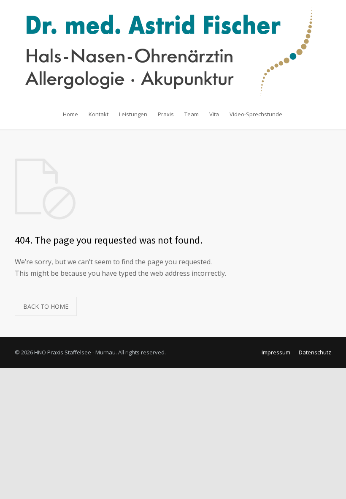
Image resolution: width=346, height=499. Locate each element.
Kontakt (98, 114)
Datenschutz (315, 352)
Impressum (276, 352)
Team (191, 114)
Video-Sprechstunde (256, 114)
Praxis (166, 114)
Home (70, 114)
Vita (214, 114)
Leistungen (133, 114)
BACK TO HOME (45, 306)
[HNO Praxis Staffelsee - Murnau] (173, 52)
